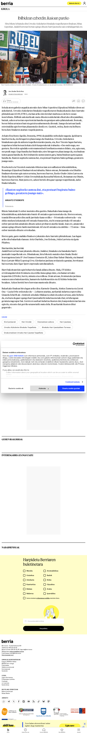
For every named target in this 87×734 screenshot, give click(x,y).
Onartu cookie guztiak (71, 388)
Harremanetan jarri (8, 655)
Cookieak (4, 681)
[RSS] (34, 701)
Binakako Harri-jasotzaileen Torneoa (56, 327)
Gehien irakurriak (12, 439)
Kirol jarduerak (10, 322)
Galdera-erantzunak (8, 667)
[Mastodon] (49, 701)
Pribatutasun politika (8, 679)
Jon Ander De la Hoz (16, 91)
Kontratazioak (6, 669)
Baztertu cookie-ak (15, 388)
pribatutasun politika (43, 598)
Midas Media (6, 693)
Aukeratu (42, 388)
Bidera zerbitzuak (7, 691)
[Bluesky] (44, 701)
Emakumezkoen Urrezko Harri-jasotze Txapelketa (23, 333)
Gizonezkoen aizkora (45, 322)
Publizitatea (5, 665)
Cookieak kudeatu (72, 382)
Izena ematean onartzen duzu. (43, 598)
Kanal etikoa (5, 685)
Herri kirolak (26, 322)
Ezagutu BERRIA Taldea (9, 661)
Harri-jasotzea (65, 322)
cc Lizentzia (5, 683)
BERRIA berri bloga (8, 663)
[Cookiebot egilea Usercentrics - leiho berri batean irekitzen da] (74, 344)
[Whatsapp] (4, 701)
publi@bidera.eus (15, 653)
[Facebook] (19, 701)
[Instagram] (24, 701)
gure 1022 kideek (16, 356)
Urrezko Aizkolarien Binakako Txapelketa (20, 327)
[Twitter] (14, 701)
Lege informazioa (7, 677)
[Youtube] (29, 701)
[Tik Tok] (39, 701)
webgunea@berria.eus (16, 651)
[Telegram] (9, 701)
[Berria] (7, 642)
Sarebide (5, 671)
